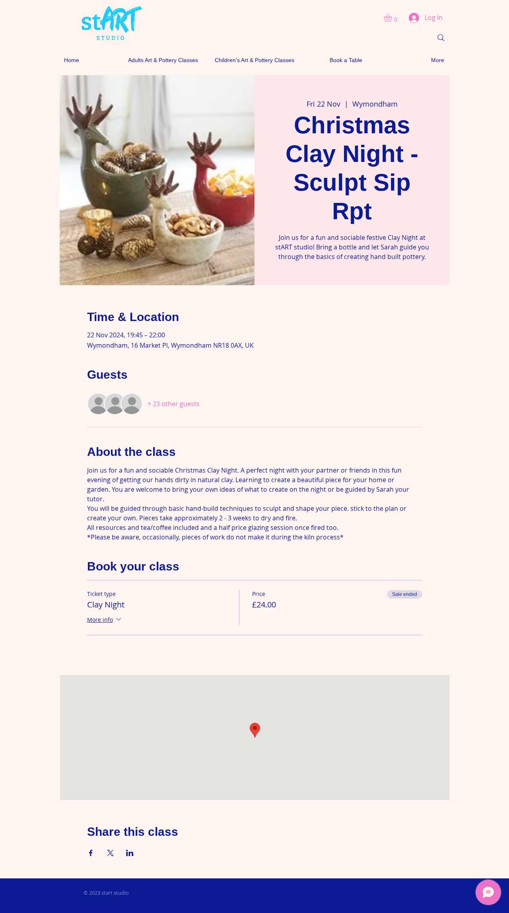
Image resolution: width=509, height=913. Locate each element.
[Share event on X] (110, 853)
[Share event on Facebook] (91, 853)
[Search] (441, 37)
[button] (393, 18)
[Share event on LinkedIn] (130, 853)
